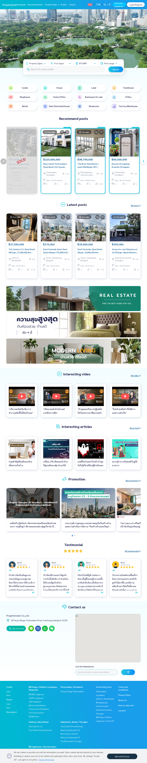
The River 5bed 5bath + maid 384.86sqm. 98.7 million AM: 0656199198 (89, 165)
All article (134, 428)
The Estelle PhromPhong (72, 726)
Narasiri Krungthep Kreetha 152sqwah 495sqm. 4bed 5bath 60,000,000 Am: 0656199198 (121, 165)
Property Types (51, 4)
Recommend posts (35, 4)
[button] (143, 38)
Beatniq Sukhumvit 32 (70, 730)
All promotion (132, 480)
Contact (72, 4)
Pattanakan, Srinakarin (72, 687)
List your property (119, 4)
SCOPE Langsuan (36, 698)
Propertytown (10, 4)
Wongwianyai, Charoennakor (42, 746)
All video (135, 375)
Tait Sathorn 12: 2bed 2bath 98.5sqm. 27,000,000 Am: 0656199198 (22, 251)
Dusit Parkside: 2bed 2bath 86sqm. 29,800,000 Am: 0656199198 (90, 251)
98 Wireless (34, 716)
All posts (135, 205)
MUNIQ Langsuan (36, 694)
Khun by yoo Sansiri (69, 733)
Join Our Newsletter (84, 666)
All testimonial (132, 551)
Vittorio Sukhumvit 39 (70, 737)
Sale (8, 691)
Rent (8, 695)
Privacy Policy (124, 695)
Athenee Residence (37, 705)
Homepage (21, 4)
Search (116, 69)
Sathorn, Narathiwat (39, 722)
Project (64, 4)
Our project (11, 712)
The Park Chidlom (36, 712)
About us (122, 700)
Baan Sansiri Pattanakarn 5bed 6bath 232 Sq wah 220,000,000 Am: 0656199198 (55, 165)
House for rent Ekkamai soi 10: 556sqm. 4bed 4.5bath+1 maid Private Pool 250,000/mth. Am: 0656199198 (125, 251)
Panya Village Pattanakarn (72, 691)
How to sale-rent (126, 705)
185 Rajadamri (35, 701)
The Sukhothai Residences (40, 730)
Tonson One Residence (39, 709)
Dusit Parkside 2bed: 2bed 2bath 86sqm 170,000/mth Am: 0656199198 (55, 251)
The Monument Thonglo (71, 741)
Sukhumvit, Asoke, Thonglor (74, 722)
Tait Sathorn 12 (35, 726)
